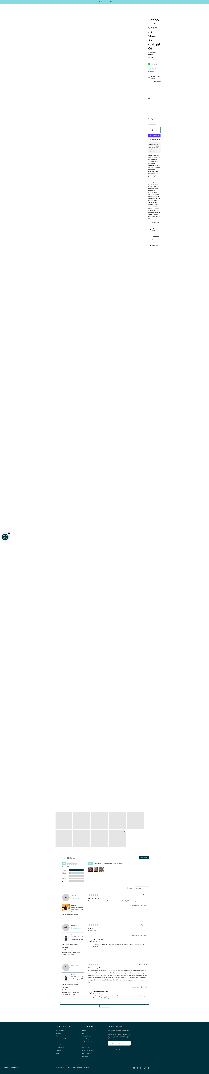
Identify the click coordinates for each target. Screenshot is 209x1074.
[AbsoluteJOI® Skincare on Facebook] (137, 1067)
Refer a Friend (85, 1045)
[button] (154, 70)
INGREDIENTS (155, 238)
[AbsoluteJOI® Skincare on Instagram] (141, 1067)
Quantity (150, 119)
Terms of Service (77, 1067)
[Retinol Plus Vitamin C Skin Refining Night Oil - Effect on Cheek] (100, 326)
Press (57, 1042)
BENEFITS (155, 222)
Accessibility (59, 1053)
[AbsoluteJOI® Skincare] (68, 9)
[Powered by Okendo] (67, 858)
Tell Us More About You (88, 1050)
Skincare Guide (85, 1048)
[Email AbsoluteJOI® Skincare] (134, 1067)
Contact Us (58, 1033)
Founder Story (85, 1039)
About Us (84, 1030)
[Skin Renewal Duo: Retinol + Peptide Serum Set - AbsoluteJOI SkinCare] (100, 150)
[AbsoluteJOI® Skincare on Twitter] (148, 1067)
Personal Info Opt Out (61, 1039)
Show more (104, 1006)
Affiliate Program (60, 1030)
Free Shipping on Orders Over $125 (104, 1)
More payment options (154, 139)
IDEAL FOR (154, 229)
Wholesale (58, 1050)
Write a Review (144, 857)
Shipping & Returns (61, 1045)
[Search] (141, 9)
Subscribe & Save (60, 1048)
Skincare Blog (111, 9)
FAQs (57, 1036)
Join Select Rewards (87, 1042)
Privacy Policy (86, 1067)
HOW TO (155, 245)
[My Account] (146, 9)
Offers (130, 9)
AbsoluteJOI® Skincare (66, 1067)
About (122, 9)
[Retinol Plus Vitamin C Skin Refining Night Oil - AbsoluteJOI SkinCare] (100, 62)
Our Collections (93, 9)
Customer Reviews (86, 1036)
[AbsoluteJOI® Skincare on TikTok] (145, 1067)
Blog (83, 1033)
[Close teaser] (9, 533)
